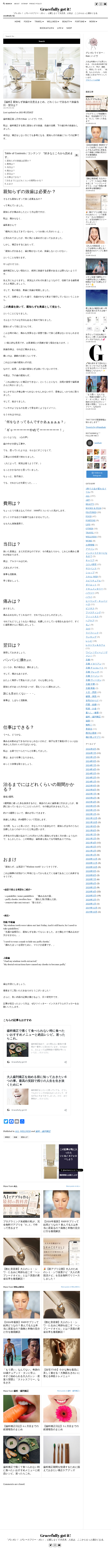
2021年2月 (91, 850)
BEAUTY (66, 21)
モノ (88, 624)
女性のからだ (92, 700)
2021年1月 (91, 854)
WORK (92, 21)
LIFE (59, 28)
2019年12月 (91, 907)
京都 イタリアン (93, 663)
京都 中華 (90, 684)
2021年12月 (91, 818)
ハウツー (90, 592)
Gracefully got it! (55, 9)
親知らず (24, 1137)
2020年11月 (91, 862)
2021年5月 (91, 838)
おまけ (10, 183)
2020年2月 (91, 899)
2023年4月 (91, 801)
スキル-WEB (92, 576)
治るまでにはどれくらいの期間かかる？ (24, 180)
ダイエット (91, 584)
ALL (17, 1131)
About (17, 4)
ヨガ (88, 628)
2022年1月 (91, 814)
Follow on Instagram (97, 474)
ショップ (90, 572)
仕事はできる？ (14, 177)
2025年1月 (91, 757)
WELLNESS (52, 21)
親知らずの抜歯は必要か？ (19, 160)
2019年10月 (91, 911)
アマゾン (90, 548)
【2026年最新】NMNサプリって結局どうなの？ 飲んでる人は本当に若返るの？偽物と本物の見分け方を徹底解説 (61, 1226)
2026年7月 (91, 753)
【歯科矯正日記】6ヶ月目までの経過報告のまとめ (21, 1427)
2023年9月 (91, 785)
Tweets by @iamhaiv (96, 427)
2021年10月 (91, 822)
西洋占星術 (91, 732)
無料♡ (89, 724)
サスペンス (91, 568)
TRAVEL (38, 21)
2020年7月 (91, 879)
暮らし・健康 (92, 712)
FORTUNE (79, 21)
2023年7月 (91, 793)
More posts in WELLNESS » (70, 1287)
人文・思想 (91, 692)
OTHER (89, 528)
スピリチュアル (93, 580)
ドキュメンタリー (94, 588)
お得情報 (90, 544)
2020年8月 (91, 875)
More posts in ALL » (73, 1186)
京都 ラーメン (92, 675)
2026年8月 (91, 748)
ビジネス (90, 608)
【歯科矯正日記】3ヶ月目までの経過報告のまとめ (61, 1427)
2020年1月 (91, 903)
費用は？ (11, 163)
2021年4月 (91, 842)
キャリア (90, 560)
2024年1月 (91, 781)
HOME (18, 21)
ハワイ (89, 596)
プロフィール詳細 (93, 80)
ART (88, 500)
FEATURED (91, 512)
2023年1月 (91, 810)
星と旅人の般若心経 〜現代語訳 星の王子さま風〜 (96, 309)
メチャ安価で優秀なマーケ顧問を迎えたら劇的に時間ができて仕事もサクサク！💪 (96, 281)
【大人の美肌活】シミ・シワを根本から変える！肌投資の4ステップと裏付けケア (96, 249)
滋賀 (88, 720)
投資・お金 (91, 708)
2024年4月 (91, 769)
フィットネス (92, 616)
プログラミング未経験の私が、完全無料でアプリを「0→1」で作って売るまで (21, 1224)
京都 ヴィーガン (93, 680)
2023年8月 (91, 789)
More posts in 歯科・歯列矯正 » (68, 1391)
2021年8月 (91, 830)
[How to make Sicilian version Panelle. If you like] (96, 452)
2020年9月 (91, 871)
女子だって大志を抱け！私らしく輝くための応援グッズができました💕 (96, 337)
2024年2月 (91, 777)
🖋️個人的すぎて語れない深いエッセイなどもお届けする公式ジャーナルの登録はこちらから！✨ (96, 367)
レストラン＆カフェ (95, 645)
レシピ (89, 640)
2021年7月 (91, 834)
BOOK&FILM (46, 28)
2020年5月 (91, 887)
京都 (88, 659)
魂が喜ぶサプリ (93, 737)
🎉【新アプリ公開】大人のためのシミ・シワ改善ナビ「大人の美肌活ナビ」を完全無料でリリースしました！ (61, 1273)
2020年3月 (91, 895)
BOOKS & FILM (93, 508)
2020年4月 (91, 891)
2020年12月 (91, 858)
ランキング (91, 636)
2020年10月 (91, 867)
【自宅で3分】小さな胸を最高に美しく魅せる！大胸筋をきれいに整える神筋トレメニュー (61, 1373)
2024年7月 (91, 765)
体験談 (7, 1137)
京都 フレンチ (92, 671)
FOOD (27, 21)
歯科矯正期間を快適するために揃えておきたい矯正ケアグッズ (61, 1468)
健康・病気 (91, 696)
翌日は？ (11, 173)
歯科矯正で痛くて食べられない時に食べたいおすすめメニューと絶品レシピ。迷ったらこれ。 (21, 1470)
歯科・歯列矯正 (43, 1131)
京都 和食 (90, 688)
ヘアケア (90, 620)
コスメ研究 (91, 564)
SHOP (69, 28)
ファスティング (93, 612)
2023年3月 (91, 805)
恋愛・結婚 (91, 704)
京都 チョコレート (95, 667)
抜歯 (15, 1137)
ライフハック (92, 632)
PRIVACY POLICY (35, 4)
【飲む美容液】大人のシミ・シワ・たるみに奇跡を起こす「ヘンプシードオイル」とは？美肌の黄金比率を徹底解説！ (21, 1273)
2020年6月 (91, 883)
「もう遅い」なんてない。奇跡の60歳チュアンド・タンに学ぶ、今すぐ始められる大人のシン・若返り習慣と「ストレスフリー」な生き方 (21, 1376)
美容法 (89, 728)
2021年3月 (91, 846)
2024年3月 (91, 773)
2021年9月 (91, 826)
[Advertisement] (22, 1161)
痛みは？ (11, 170)
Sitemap (24, 4)
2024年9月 (91, 761)
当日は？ (11, 167)
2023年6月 (91, 797)
